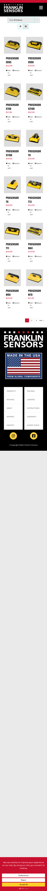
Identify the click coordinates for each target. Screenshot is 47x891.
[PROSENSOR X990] (34, 45)
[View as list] (25, 26)
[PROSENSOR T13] (34, 184)
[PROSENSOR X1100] (12, 138)
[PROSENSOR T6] (12, 184)
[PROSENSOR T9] (34, 138)
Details (16, 70)
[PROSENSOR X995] (12, 45)
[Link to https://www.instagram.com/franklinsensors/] (13, 435)
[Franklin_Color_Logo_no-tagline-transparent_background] (13, 5)
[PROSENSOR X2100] (34, 91)
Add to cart (9, 73)
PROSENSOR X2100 (34, 107)
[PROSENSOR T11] (12, 231)
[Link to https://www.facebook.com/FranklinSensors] (33, 435)
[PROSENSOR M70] (34, 277)
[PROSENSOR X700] (12, 91)
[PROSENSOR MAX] (34, 231)
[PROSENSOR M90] (12, 277)
